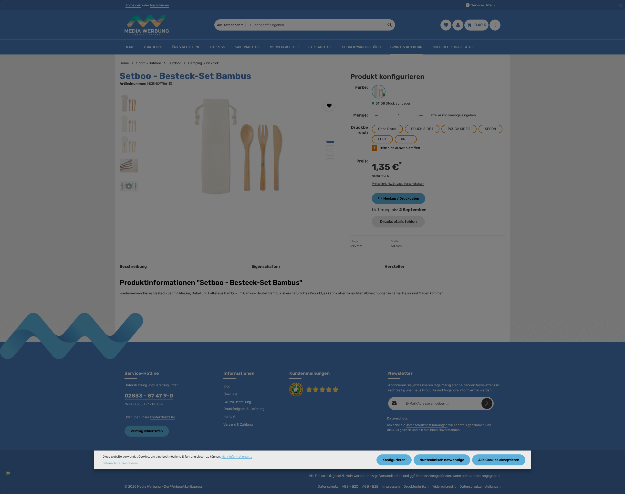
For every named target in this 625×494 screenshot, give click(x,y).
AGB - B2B (370, 486)
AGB (395, 430)
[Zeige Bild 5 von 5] (330, 159)
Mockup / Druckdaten (401, 198)
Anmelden (133, 5)
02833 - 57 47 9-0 (149, 395)
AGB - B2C (350, 486)
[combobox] (315, 25)
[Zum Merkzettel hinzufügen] (328, 105)
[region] (230, 146)
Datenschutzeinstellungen (479, 486)
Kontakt (229, 417)
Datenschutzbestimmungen (427, 425)
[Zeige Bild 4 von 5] (330, 155)
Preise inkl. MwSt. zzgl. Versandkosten (398, 183)
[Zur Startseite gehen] (147, 25)
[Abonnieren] (486, 403)
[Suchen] (390, 25)
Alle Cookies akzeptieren (498, 460)
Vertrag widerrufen (147, 431)
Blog (226, 386)
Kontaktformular (162, 417)
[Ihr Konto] (457, 25)
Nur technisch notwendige (442, 460)
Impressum (391, 486)
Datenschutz (328, 486)
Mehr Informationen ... (236, 456)
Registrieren (159, 5)
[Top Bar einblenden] (495, 25)
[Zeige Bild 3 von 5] (330, 150)
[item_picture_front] (241, 146)
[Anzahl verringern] (376, 115)
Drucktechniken (416, 486)
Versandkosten (390, 476)
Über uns (230, 394)
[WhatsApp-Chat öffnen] (14, 479)
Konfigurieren (394, 460)
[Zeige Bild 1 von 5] (330, 142)
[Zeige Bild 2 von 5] (330, 146)
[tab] (184, 266)
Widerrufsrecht (444, 486)
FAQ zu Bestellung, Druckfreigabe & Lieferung (243, 405)
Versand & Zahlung (238, 424)
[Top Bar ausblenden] (620, 5)
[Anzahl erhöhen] (421, 115)
